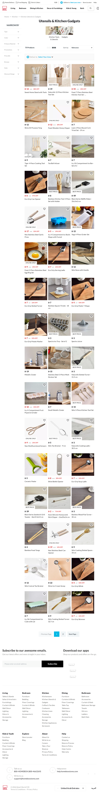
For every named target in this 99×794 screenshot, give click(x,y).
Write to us (46, 740)
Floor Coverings (28, 702)
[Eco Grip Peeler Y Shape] (83, 299)
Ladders (85, 714)
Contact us (66, 737)
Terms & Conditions (49, 755)
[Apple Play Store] (71, 665)
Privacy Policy (47, 752)
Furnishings (6, 702)
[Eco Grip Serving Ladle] (59, 264)
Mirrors (85, 711)
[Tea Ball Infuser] (59, 157)
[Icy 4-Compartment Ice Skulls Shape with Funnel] (59, 228)
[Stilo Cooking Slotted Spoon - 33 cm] (83, 544)
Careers (45, 743)
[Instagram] (95, 774)
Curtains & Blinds (68, 699)
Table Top (65, 705)
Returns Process (68, 743)
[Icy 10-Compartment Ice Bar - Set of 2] (83, 157)
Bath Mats (85, 717)
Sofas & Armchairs (9, 699)
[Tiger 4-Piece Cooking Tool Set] (36, 157)
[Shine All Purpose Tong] (36, 122)
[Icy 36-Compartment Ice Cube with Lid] (36, 613)
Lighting (5, 711)
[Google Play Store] (72, 671)
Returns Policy (67, 746)
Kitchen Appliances (49, 723)
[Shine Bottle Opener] (59, 475)
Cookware (46, 708)
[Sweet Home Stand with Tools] (36, 86)
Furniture (25, 696)
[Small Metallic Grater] (59, 404)
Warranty (65, 752)
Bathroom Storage (88, 705)
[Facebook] (88, 774)
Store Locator (27, 737)
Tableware (65, 708)
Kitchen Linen (47, 711)
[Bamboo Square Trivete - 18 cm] (59, 299)
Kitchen (15, 17)
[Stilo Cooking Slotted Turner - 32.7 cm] (59, 613)
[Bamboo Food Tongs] (36, 544)
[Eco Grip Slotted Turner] (36, 299)
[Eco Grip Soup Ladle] (83, 475)
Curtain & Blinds (8, 705)
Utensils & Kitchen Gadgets (59, 21)
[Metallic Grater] (36, 368)
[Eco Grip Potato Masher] (36, 335)
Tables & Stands (8, 696)
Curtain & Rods (87, 702)
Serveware (46, 726)
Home (6, 17)
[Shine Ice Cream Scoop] (59, 580)
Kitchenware (47, 696)
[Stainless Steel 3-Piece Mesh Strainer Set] (59, 368)
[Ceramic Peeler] (36, 475)
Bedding (25, 699)
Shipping (65, 740)
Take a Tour (46, 746)
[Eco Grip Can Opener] (36, 193)
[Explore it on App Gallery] (72, 677)
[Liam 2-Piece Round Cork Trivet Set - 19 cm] (83, 122)
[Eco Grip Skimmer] (83, 613)
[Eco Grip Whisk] (83, 580)
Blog (24, 740)
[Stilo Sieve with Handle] (83, 264)
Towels (84, 708)
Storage (5, 720)
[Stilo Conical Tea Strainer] (36, 580)
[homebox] (5, 8)
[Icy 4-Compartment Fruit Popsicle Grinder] (36, 404)
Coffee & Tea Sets (48, 705)
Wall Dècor (6, 708)
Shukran (45, 749)
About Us (45, 737)
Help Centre (66, 749)
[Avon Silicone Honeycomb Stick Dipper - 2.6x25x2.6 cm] (59, 508)
